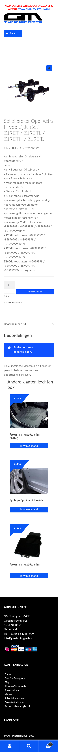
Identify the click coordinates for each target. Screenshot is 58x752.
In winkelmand (35, 292)
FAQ (7, 682)
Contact (8, 674)
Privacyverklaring (13, 690)
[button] (49, 68)
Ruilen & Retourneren (15, 698)
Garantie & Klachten (14, 702)
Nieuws (8, 694)
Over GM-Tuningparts (15, 678)
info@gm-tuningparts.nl (18, 638)
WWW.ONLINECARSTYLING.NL (34, 9)
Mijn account (9, 746)
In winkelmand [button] (29, 446)
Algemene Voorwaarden (16, 686)
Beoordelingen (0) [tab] (15, 324)
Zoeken (29, 746)
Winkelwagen (45, 743)
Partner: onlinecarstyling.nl (17, 706)
